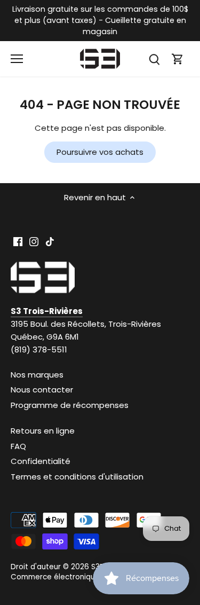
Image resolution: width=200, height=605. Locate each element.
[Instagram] (33, 241)
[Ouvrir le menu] (17, 58)
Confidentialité (40, 461)
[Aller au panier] (177, 59)
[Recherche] (154, 59)
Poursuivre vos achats (100, 152)
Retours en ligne (43, 430)
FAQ (18, 446)
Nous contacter (42, 389)
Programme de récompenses (70, 405)
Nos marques (37, 374)
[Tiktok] (49, 241)
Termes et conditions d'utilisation (77, 476)
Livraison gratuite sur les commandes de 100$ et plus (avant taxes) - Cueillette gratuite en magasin (100, 20)
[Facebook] (17, 241)
